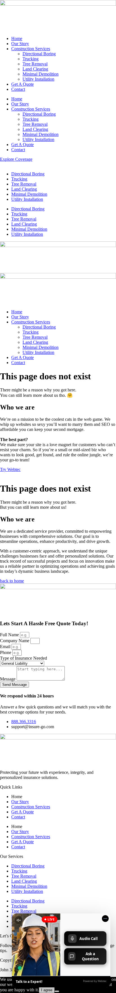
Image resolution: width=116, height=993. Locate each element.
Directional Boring (39, 53)
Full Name (10, 634)
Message (8, 679)
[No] (57, 991)
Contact (18, 89)
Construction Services (30, 48)
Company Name (15, 640)
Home (16, 38)
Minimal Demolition (41, 74)
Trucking (31, 58)
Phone (6, 652)
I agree (46, 990)
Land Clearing (35, 69)
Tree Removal (35, 63)
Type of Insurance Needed (23, 658)
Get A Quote (22, 84)
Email (6, 646)
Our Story (20, 43)
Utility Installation (38, 79)
